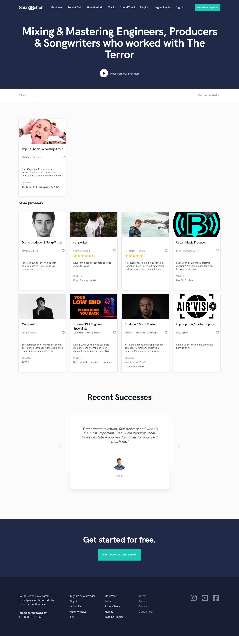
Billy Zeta (189, 280)
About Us (75, 606)
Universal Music (80, 362)
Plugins (144, 7)
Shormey (84, 280)
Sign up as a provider (82, 596)
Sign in (180, 7)
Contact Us (145, 611)
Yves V (142, 362)
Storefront (110, 596)
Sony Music (94, 362)
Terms (142, 596)
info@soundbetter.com (33, 613)
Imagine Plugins (162, 7)
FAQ (72, 617)
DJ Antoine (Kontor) (134, 366)
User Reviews (78, 611)
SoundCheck (128, 7)
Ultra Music (107, 362)
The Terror (27, 187)
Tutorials (144, 601)
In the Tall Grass (40, 187)
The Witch (54, 187)
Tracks (112, 7)
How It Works (95, 7)
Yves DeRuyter (131, 362)
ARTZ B (25, 362)
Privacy (143, 606)
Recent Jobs (75, 7)
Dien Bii (179, 280)
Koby (75, 280)
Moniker (93, 280)
